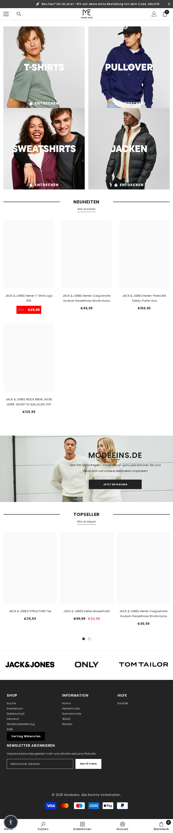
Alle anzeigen (86, 521)
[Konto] (154, 14)
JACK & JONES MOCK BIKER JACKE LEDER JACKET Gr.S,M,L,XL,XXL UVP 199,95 (29, 402)
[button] (11, 822)
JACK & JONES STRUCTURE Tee (30, 611)
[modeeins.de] (44, 67)
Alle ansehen (86, 209)
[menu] (6, 14)
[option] (30, 578)
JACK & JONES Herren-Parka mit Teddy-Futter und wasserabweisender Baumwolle (144, 298)
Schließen (169, 4)
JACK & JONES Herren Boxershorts (86, 611)
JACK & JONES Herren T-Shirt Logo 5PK (29, 298)
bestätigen (88, 763)
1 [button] (83, 638)
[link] (43, 826)
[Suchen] (19, 14)
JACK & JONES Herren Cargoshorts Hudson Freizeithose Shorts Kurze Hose (86, 298)
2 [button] (89, 638)
